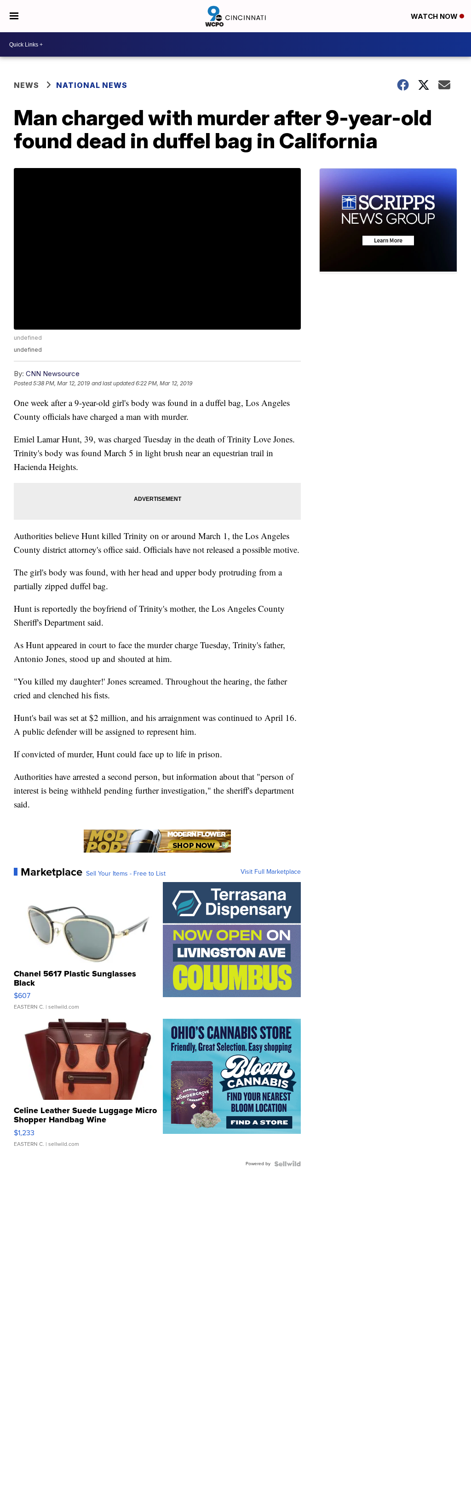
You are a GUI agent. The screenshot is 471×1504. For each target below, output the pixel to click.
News (26, 85)
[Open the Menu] (14, 16)
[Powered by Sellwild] (287, 1164)
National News (91, 85)
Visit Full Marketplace (271, 872)
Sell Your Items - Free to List (126, 874)
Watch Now (435, 16)
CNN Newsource (53, 373)
